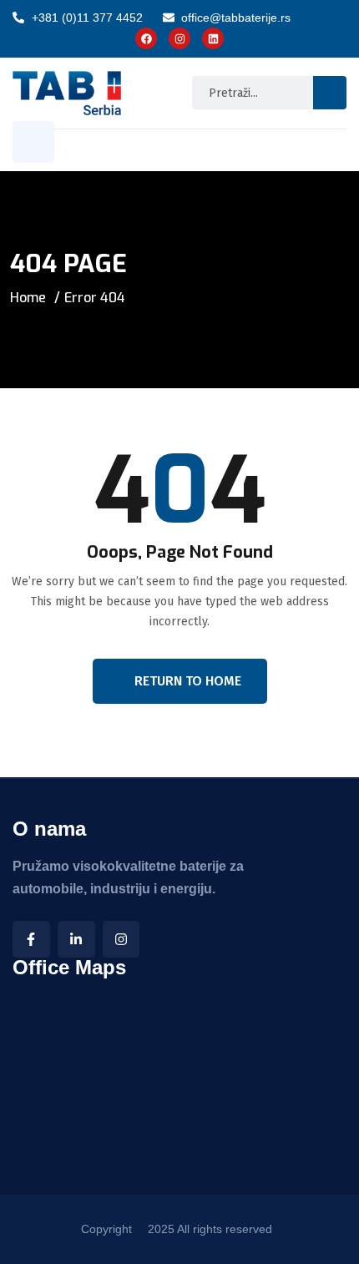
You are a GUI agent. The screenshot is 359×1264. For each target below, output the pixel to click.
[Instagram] (121, 939)
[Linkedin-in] (76, 939)
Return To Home (187, 681)
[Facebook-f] (31, 939)
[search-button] (329, 92)
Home (28, 297)
